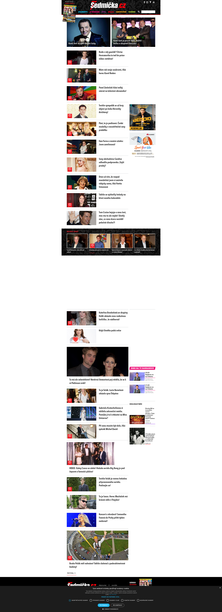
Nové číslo (69, 2)
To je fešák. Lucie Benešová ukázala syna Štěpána (111, 392)
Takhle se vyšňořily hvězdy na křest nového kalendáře (112, 196)
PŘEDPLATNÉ (102, 585)
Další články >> (71, 573)
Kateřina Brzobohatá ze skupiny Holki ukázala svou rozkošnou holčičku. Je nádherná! (113, 316)
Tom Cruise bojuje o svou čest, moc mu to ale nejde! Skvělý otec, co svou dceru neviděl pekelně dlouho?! (112, 217)
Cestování (121, 12)
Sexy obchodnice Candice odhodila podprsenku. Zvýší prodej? (111, 162)
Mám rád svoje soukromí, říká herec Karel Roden (112, 72)
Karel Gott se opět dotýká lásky (82, 43)
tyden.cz (147, 443)
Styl (104, 12)
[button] (111, 597)
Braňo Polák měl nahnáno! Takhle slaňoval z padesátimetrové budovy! (97, 565)
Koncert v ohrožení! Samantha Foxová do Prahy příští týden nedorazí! (112, 517)
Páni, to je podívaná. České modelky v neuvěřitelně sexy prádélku (112, 126)
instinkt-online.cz (148, 422)
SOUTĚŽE (114, 585)
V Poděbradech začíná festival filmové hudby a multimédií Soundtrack (150, 438)
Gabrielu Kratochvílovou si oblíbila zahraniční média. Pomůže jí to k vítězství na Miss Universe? (113, 413)
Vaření (131, 12)
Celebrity (83, 12)
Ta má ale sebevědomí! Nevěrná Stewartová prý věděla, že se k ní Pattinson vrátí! (97, 381)
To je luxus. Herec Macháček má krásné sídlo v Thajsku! (113, 498)
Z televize (94, 12)
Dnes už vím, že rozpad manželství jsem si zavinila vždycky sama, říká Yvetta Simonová (111, 182)
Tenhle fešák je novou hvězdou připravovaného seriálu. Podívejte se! (113, 482)
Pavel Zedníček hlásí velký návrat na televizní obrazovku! (112, 89)
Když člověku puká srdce (110, 330)
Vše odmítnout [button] (117, 605)
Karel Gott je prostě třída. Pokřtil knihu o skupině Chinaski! (127, 42)
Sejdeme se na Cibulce (149, 374)
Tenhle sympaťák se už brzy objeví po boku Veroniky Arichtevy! (111, 109)
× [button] (220, 587)
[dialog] (111, 599)
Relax (111, 12)
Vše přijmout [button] (104, 605)
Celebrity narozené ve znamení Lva (98, 250)
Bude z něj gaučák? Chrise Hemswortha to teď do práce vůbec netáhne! (112, 55)
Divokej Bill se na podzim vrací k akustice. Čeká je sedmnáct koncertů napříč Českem (150, 413)
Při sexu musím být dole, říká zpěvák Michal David (112, 428)
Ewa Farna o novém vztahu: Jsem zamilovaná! (111, 143)
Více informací (113, 594)
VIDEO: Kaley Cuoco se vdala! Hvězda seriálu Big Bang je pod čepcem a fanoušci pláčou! (97, 470)
